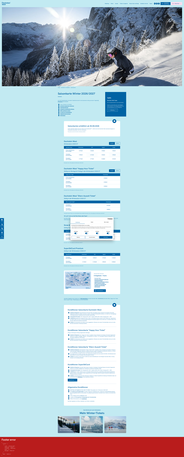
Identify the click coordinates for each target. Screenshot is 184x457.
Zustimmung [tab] (78, 222)
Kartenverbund (100, 290)
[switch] (86, 233)
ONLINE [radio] (112, 143)
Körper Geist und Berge (134, 3)
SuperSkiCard (71, 380)
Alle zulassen (106, 237)
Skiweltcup (107, 3)
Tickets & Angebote (124, 3)
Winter (112, 3)
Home (59, 87)
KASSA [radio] (117, 143)
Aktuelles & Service (144, 3)
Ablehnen (78, 237)
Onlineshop (112, 110)
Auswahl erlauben (92, 237)
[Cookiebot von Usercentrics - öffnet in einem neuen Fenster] (108, 219)
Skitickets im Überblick (65, 87)
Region (151, 3)
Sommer (116, 3)
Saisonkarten (73, 87)
